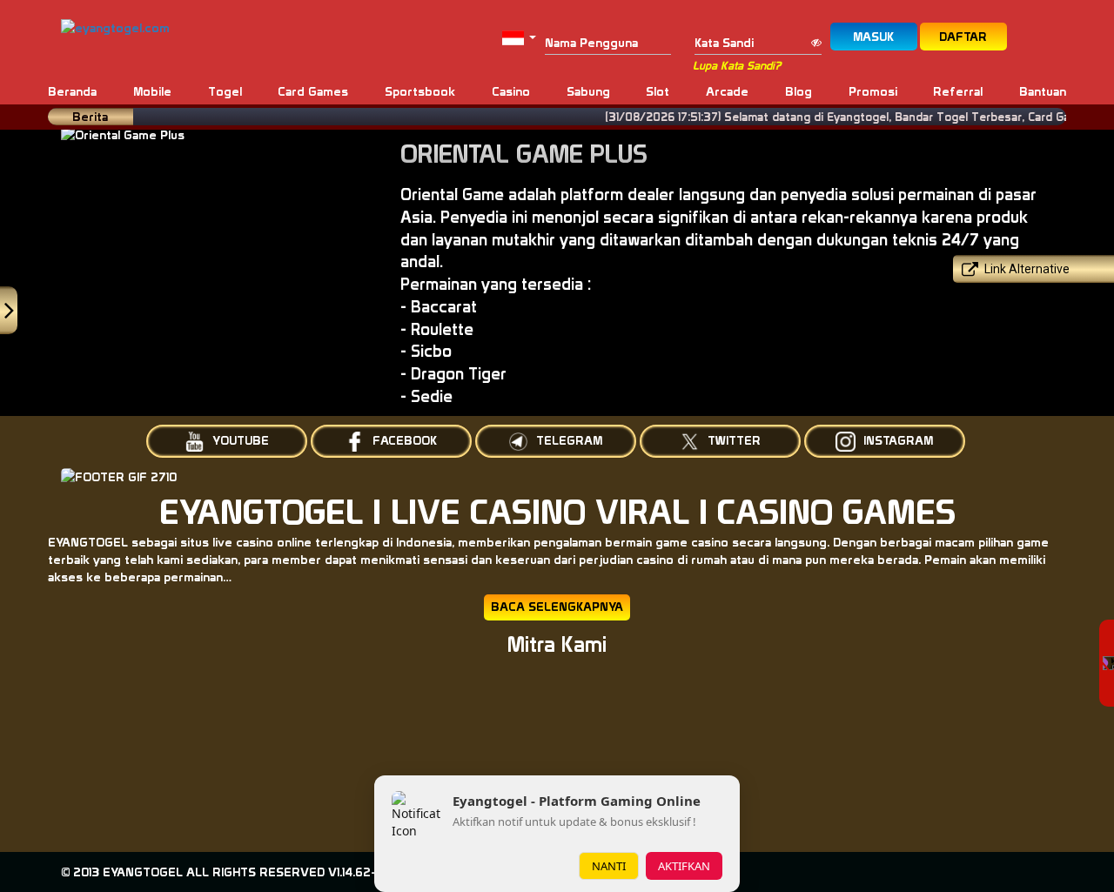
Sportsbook (420, 91)
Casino (511, 91)
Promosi (873, 91)
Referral (958, 91)
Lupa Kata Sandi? (737, 65)
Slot (657, 91)
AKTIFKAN (684, 866)
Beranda (72, 91)
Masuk (873, 36)
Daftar (963, 36)
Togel (225, 91)
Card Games (313, 91)
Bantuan (1042, 91)
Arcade (727, 91)
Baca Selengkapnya (557, 606)
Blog (798, 91)
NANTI (609, 866)
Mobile (152, 91)
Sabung (588, 91)
